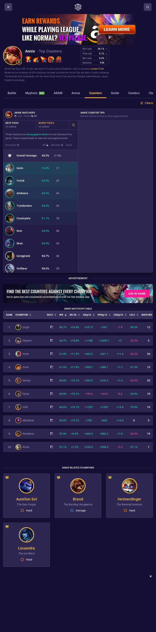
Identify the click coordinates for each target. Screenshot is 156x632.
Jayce (104, 76)
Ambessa (104, 72)
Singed (81, 76)
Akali (21, 80)
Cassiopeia (29, 76)
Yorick (94, 72)
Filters (149, 103)
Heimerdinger (93, 76)
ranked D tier (97, 68)
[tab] (12, 93)
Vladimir (9, 80)
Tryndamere (11, 76)
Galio (87, 72)
